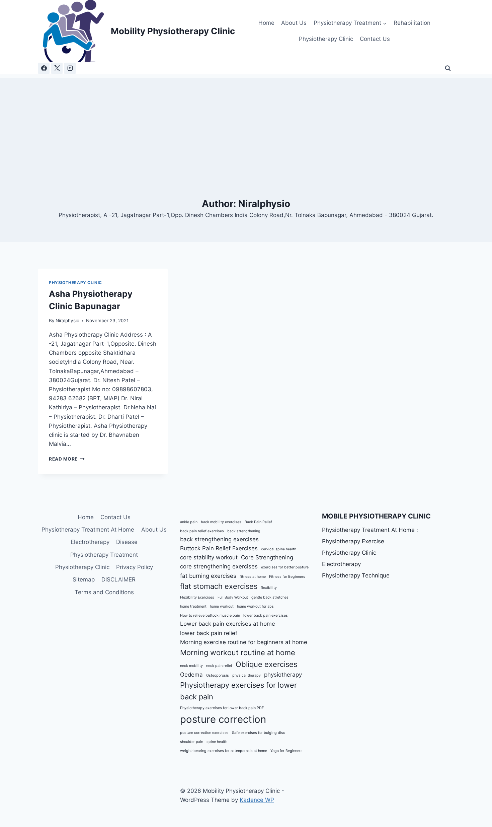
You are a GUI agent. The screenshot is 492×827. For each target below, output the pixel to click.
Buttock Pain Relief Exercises (219, 548)
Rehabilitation (412, 22)
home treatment (193, 606)
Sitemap (84, 579)
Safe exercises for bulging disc (258, 733)
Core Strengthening (267, 557)
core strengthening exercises (219, 566)
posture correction (223, 719)
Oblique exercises (266, 664)
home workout (222, 606)
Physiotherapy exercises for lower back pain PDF (222, 708)
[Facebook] (44, 68)
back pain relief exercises (202, 531)
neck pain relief (219, 666)
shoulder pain (191, 742)
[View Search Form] (448, 68)
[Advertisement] (246, 124)
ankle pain (188, 522)
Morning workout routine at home (237, 652)
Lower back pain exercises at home (227, 623)
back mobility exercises (221, 522)
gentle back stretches (270, 597)
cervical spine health (278, 549)
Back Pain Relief (258, 522)
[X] (57, 68)
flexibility (269, 587)
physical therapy (246, 675)
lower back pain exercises (265, 615)
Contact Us (375, 39)
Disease (127, 542)
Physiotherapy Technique (356, 575)
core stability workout (209, 557)
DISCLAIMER (118, 579)
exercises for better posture (285, 567)
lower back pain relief (208, 633)
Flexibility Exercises (197, 597)
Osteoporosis (217, 675)
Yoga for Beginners (286, 751)
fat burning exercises (208, 575)
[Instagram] (70, 68)
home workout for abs (255, 606)
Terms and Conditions (104, 592)
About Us (294, 22)
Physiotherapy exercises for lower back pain (238, 691)
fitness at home (253, 576)
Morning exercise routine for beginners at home (243, 642)
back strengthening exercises (219, 539)
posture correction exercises (204, 733)
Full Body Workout (233, 597)
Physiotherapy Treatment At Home (88, 529)
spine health (217, 742)
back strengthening (243, 531)
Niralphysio (67, 320)
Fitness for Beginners (287, 576)
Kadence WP (257, 800)
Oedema (191, 674)
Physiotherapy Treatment (104, 554)
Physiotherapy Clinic (326, 39)
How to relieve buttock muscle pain (210, 615)
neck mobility (191, 666)
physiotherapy (283, 674)
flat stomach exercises (218, 586)
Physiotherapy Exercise (353, 541)
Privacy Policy (134, 567)
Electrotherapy (90, 542)
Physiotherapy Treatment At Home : (370, 530)
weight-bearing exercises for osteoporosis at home (223, 751)
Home (266, 22)
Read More (67, 459)
